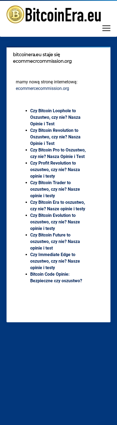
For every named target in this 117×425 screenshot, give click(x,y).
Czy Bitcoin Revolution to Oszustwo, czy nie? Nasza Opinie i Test (55, 137)
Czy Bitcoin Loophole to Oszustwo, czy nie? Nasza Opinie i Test (55, 117)
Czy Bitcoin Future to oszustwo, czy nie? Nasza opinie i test (55, 241)
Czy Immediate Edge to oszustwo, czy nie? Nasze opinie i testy (55, 261)
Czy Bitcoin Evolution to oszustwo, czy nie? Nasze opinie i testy (55, 222)
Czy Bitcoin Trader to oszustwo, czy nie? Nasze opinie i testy (55, 189)
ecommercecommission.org (42, 88)
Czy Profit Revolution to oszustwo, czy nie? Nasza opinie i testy (55, 169)
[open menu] (106, 28)
